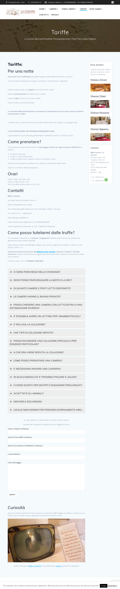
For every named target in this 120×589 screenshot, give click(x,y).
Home (42, 9)
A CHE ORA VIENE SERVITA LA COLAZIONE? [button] (38, 352)
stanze (58, 566)
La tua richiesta (14, 454)
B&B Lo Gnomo (35, 566)
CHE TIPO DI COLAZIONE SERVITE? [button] (33, 332)
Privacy (55, 15)
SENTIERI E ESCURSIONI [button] (27, 401)
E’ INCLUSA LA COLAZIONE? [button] (29, 324)
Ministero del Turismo (45, 252)
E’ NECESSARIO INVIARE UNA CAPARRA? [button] (37, 368)
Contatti (44, 15)
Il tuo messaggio (14, 462)
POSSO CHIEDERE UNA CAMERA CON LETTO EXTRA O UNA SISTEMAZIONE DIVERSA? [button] (46, 306)
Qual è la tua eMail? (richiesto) (20, 437)
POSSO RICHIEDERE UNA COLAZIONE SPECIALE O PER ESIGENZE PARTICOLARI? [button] (43, 342)
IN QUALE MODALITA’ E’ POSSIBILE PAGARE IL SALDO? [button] (45, 376)
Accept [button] (103, 586)
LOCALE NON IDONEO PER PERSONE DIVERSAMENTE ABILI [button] (47, 409)
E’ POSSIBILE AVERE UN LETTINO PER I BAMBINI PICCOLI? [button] (47, 316)
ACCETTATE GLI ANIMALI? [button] (28, 393)
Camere (53, 9)
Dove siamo (95, 9)
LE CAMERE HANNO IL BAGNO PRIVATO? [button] (37, 296)
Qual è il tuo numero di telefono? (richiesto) (25, 445)
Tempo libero (68, 9)
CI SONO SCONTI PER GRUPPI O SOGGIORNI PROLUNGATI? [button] (47, 385)
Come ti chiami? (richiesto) (18, 429)
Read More (112, 585)
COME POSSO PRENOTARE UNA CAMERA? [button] (37, 360)
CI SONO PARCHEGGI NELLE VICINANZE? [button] (36, 271)
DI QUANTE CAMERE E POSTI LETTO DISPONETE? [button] (42, 288)
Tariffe (83, 9)
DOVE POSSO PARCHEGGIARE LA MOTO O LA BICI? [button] (42, 280)
